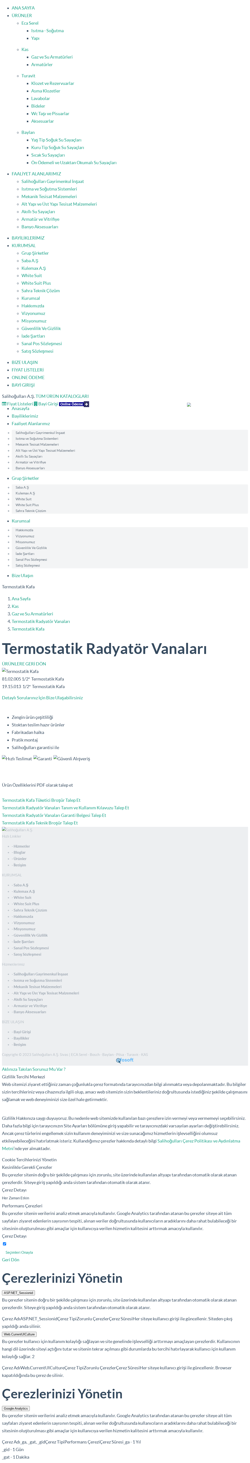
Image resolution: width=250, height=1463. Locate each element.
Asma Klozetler (45, 90)
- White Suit (21, 897)
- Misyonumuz (23, 929)
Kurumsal (30, 298)
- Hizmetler (21, 846)
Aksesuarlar (42, 121)
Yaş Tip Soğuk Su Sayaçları (56, 139)
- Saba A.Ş (20, 885)
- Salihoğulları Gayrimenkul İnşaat (40, 974)
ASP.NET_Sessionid (18, 1293)
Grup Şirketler (35, 253)
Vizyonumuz (33, 313)
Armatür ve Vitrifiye (40, 219)
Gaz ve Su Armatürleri (52, 57)
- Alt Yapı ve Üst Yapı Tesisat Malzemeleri (45, 993)
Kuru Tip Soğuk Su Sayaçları (57, 147)
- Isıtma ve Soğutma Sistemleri (37, 980)
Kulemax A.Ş (33, 268)
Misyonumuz (33, 320)
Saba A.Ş (29, 260)
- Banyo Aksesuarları (29, 1012)
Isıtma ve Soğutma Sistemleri (49, 188)
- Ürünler (19, 859)
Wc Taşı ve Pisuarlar (50, 113)
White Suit (31, 275)
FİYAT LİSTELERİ (28, 369)
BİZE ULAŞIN (25, 362)
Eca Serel (30, 23)
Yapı (35, 38)
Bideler (38, 106)
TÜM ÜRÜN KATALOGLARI (62, 396)
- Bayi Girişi (21, 1032)
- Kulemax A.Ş (23, 891)
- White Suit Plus (25, 904)
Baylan (28, 132)
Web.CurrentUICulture (19, 1334)
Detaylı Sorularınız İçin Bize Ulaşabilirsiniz (42, 697)
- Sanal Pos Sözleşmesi (30, 948)
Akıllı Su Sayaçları (38, 211)
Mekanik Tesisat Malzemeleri (49, 196)
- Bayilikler (20, 1038)
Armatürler (42, 64)
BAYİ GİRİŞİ (23, 385)
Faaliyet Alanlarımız (31, 423)
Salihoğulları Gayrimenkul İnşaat (52, 181)
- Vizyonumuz (23, 923)
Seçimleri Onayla (19, 1252)
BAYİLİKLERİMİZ (28, 237)
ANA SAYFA (23, 7)
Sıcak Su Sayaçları (48, 155)
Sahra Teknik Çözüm (40, 290)
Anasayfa (20, 408)
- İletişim (19, 865)
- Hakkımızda (22, 916)
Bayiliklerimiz (25, 416)
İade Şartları (33, 336)
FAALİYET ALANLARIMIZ (36, 173)
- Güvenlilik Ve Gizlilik (30, 935)
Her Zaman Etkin (15, 1198)
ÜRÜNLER (22, 15)
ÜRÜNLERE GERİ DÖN (24, 663)
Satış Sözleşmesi (37, 351)
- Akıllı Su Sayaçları (27, 999)
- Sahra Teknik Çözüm (29, 910)
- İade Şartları (23, 942)
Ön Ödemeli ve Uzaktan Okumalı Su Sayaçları (74, 162)
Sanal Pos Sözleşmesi (41, 343)
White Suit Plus (36, 283)
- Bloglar (19, 852)
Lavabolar (40, 98)
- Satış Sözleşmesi (26, 954)
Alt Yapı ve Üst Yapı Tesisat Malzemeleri (59, 204)
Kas (25, 49)
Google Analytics (16, 1408)
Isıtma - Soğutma (47, 30)
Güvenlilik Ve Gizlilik (41, 328)
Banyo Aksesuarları (39, 226)
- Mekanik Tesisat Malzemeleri (37, 987)
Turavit (28, 75)
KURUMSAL (24, 245)
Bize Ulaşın (22, 575)
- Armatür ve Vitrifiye (29, 1006)
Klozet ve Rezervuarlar (52, 83)
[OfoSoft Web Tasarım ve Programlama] (125, 1062)
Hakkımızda (32, 305)
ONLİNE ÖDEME (28, 377)
